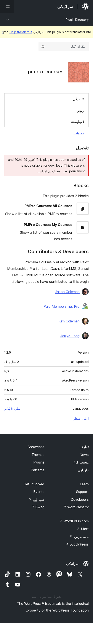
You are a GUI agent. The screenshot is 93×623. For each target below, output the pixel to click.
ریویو (80, 110)
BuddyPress (77, 544)
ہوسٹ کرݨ (81, 462)
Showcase (36, 447)
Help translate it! (17, 32)
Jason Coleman (67, 292)
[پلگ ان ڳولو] (42, 46)
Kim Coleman (69, 321)
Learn (84, 484)
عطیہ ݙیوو (36, 499)
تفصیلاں (78, 99)
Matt (83, 529)
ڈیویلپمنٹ (77, 121)
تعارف (84, 447)
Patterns (37, 470)
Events (38, 491)
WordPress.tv (76, 507)
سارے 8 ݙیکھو (12, 408)
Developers (80, 499)
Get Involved (34, 484)
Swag (37, 507)
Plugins (38, 462)
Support (82, 491)
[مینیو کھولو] (7, 6)
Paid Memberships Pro (61, 306)
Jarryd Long (70, 336)
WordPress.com (74, 521)
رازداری (83, 470)
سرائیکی (72, 564)
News (84, 454)
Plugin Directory (77, 19)
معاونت (79, 133)
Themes (38, 454)
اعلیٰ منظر (81, 418)
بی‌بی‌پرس (79, 536)
